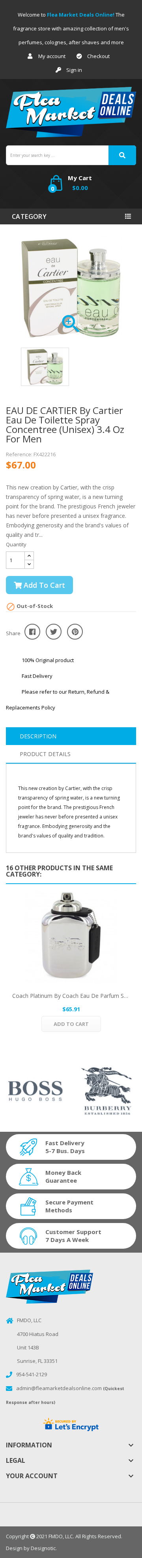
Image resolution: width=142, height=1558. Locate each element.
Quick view (71, 937)
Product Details (45, 754)
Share (32, 632)
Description (38, 736)
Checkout (98, 56)
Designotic (43, 1548)
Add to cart (43, 585)
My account (51, 56)
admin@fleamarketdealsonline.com (59, 1388)
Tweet (54, 632)
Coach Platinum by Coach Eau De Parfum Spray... (71, 995)
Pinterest (75, 632)
